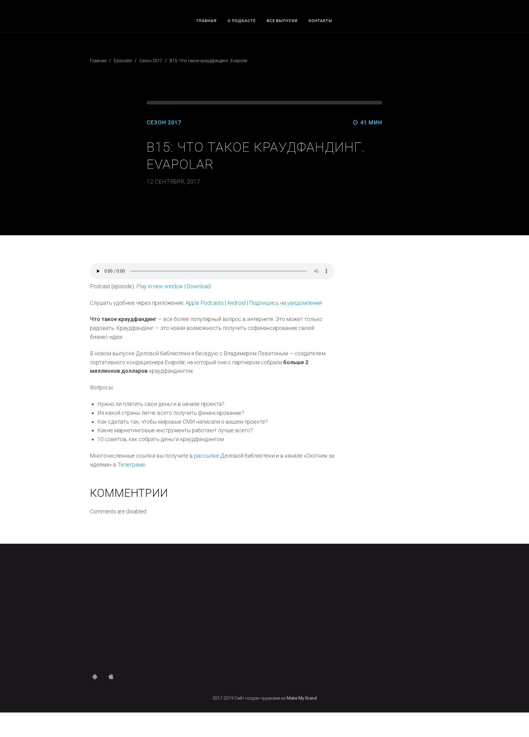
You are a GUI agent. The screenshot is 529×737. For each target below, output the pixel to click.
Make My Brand (302, 698)
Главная (206, 21)
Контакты (320, 21)
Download (199, 286)
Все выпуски (282, 21)
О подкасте (241, 21)
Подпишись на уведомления (285, 303)
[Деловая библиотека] (264, 612)
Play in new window (159, 286)
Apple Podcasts (204, 303)
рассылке (206, 455)
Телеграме (131, 464)
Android (236, 303)
